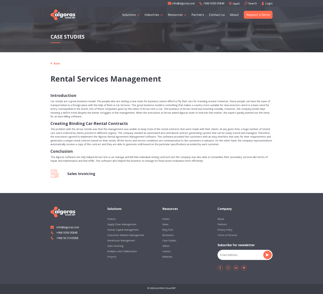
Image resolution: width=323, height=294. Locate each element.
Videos (166, 245)
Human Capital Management (123, 229)
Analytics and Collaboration (122, 251)
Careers (166, 251)
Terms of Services (227, 235)
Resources (175, 15)
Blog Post (167, 229)
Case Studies (169, 240)
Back (57, 63)
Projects (111, 256)
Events (166, 218)
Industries (152, 15)
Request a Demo (258, 15)
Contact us (217, 15)
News (165, 224)
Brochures (168, 235)
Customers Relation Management (125, 235)
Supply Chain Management (121, 224)
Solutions (129, 15)
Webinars (167, 256)
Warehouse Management (121, 240)
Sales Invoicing (115, 245)
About (234, 15)
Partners (197, 15)
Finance (111, 218)
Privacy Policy (225, 229)
